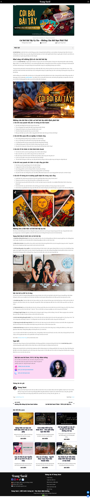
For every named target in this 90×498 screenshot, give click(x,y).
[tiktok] (20, 479)
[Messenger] (88, 492)
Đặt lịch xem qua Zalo (24, 373)
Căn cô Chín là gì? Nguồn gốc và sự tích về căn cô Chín (23, 459)
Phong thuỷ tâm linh (43, 423)
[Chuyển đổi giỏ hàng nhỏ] (88, 2)
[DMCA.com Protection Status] (45, 495)
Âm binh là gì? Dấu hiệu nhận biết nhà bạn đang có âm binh (66, 459)
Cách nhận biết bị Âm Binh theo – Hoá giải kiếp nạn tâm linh (45, 430)
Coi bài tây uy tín (20, 397)
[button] (43, 48)
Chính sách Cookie (51, 484)
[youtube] (17, 479)
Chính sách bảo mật (51, 487)
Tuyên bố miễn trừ (51, 480)
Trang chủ (34, 38)
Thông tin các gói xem (24, 366)
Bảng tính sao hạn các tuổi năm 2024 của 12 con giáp (23, 430)
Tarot (37, 38)
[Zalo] (88, 496)
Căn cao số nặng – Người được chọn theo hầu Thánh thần (45, 459)
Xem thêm (23, 438)
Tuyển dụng (49, 477)
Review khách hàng (22, 337)
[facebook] (12, 479)
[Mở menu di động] (1, 1)
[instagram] (15, 479)
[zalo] (23, 480)
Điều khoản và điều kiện (52, 482)
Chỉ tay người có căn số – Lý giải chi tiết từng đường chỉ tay (67, 429)
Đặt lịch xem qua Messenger (25, 369)
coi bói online (29, 77)
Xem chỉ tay (49, 489)
